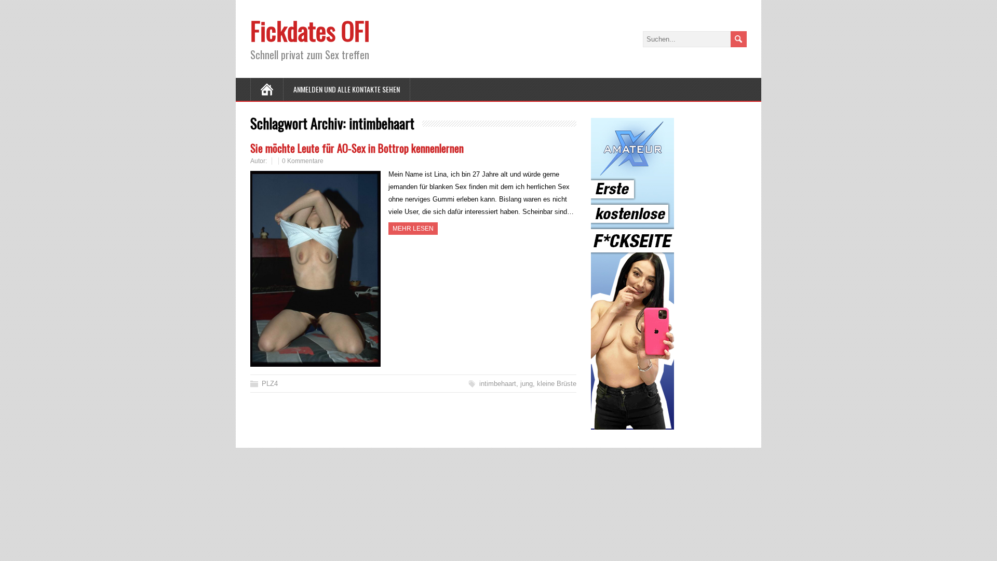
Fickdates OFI (310, 30)
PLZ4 (270, 384)
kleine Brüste (556, 384)
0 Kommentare (303, 161)
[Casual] (632, 423)
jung (526, 384)
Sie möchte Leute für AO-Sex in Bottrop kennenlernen (357, 148)
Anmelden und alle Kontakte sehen (346, 89)
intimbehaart (497, 384)
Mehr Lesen (413, 228)
